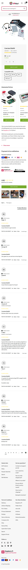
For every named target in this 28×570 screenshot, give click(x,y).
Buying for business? (21, 495)
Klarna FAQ (4, 525)
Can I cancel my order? (19, 471)
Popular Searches (5, 471)
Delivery (3, 502)
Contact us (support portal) (21, 467)
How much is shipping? (19, 491)
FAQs (2, 468)
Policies (3, 514)
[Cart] (25, 3)
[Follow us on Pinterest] (10, 542)
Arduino (18, 511)
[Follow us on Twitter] (5, 543)
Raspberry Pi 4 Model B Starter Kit (8, 113)
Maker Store (19, 505)
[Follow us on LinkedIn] (2, 546)
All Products (4, 466)
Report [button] (15, 231)
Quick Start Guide (6, 528)
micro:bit (18, 508)
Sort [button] (2, 202)
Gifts (17, 520)
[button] (5, 194)
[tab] (22, 208)
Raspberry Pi (6, 130)
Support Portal (5, 534)
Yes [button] (12, 231)
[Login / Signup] (22, 3)
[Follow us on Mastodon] (11, 546)
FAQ (2, 523)
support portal (16, 15)
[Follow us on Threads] (5, 546)
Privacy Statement (6, 511)
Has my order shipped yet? (19, 476)
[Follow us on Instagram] (8, 542)
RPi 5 (19, 74)
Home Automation (20, 517)
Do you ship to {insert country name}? (19, 485)
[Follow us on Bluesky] (8, 546)
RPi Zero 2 (8, 78)
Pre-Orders (4, 508)
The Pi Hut (5, 110)
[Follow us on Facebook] (1, 542)
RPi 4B (13, 74)
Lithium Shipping (5, 505)
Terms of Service (5, 517)
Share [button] (18, 231)
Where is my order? (20, 480)
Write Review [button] (14, 186)
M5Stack (18, 514)
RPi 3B (7, 74)
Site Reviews (4, 477)
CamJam (6, 50)
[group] (14, 180)
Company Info (5, 520)
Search (3, 474)
